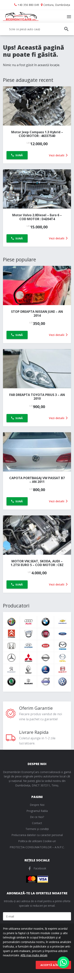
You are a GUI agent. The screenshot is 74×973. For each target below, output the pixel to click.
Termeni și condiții (37, 829)
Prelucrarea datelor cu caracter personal (37, 835)
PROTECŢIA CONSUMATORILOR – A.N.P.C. (37, 847)
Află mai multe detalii (34, 955)
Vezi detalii (57, 155)
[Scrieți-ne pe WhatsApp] (63, 962)
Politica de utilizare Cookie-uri (37, 841)
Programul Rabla (37, 811)
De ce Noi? (37, 817)
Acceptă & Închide (53, 965)
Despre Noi (37, 805)
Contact (37, 823)
